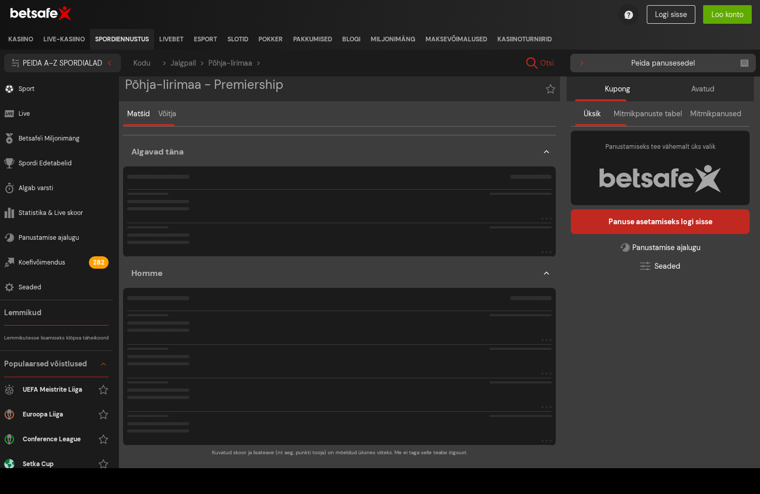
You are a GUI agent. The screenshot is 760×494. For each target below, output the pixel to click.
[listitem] (20, 39)
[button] (339, 198)
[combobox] (611, 63)
